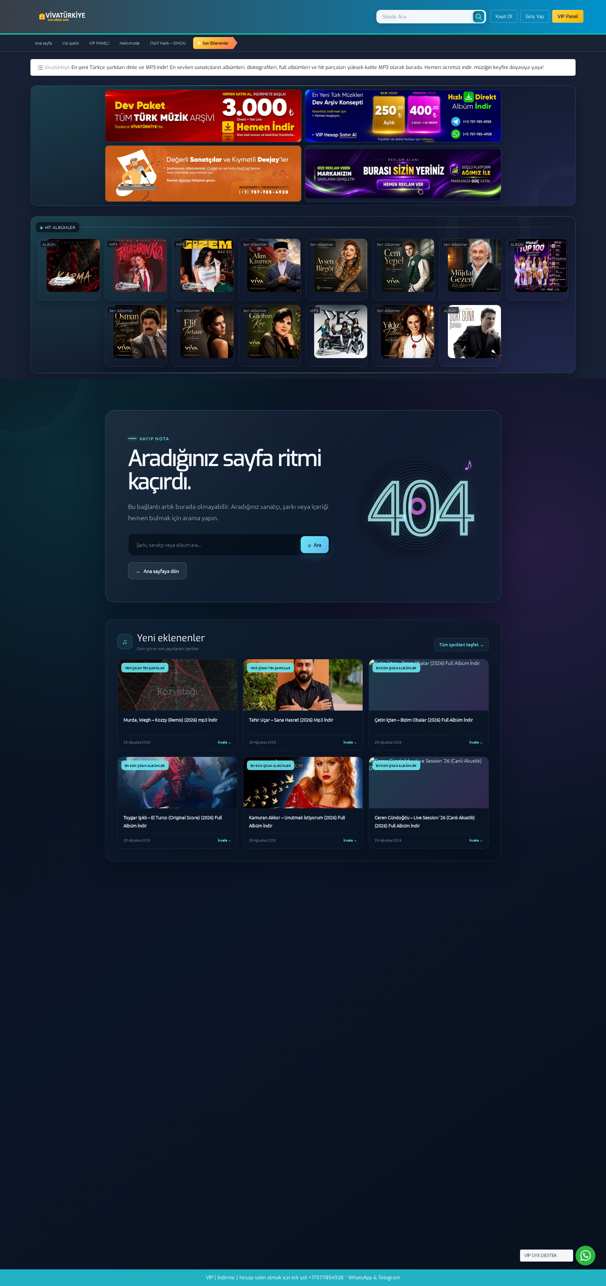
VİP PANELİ (99, 43)
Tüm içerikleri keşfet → (461, 644)
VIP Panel (568, 16)
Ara (314, 544)
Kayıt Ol (504, 16)
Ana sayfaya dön (157, 570)
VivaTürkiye (63, 16)
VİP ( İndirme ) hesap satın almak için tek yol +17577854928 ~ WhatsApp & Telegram (303, 1277)
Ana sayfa (43, 43)
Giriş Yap (535, 16)
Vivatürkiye (57, 67)
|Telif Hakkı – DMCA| (168, 43)
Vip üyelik (70, 43)
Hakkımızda (130, 43)
